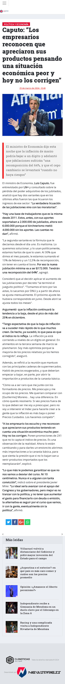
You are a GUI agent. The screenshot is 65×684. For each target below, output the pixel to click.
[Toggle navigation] (4, 3)
